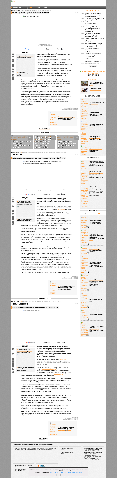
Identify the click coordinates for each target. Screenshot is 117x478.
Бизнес (45, 8)
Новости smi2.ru (92, 79)
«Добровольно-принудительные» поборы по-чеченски (24, 74)
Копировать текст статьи (13, 78)
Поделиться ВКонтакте (13, 55)
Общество (37, 8)
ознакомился (61, 209)
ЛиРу (44, 466)
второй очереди (58, 374)
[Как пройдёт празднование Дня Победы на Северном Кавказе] (84, 315)
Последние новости (92, 11)
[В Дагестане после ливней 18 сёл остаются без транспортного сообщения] (84, 300)
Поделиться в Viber (13, 72)
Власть (30, 8)
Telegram (40, 466)
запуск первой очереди (49, 369)
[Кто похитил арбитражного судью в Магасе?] (84, 103)
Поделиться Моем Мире (13, 60)
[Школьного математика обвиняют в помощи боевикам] (84, 150)
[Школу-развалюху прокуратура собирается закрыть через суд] (84, 114)
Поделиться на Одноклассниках (13, 65)
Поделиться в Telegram (13, 75)
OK (58, 475)
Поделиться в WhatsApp (13, 69)
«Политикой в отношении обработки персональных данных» (66, 472)
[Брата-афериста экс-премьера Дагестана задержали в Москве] (84, 138)
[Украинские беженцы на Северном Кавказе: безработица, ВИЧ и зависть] (84, 177)
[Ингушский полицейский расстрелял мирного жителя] (84, 125)
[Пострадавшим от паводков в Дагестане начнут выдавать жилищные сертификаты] (53, 118)
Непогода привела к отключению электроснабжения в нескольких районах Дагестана (25, 369)
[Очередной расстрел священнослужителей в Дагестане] (84, 250)
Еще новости (93, 66)
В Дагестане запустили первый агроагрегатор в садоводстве (24, 219)
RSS (38, 466)
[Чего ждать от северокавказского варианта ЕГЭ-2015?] (84, 165)
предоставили (63, 359)
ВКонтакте (42, 466)
